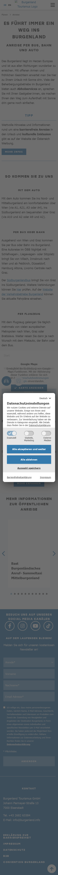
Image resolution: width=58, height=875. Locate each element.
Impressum (45, 477)
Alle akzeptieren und (29, 449)
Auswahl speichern (29, 468)
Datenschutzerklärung (39, 425)
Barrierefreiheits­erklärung (19, 477)
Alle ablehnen (29, 459)
